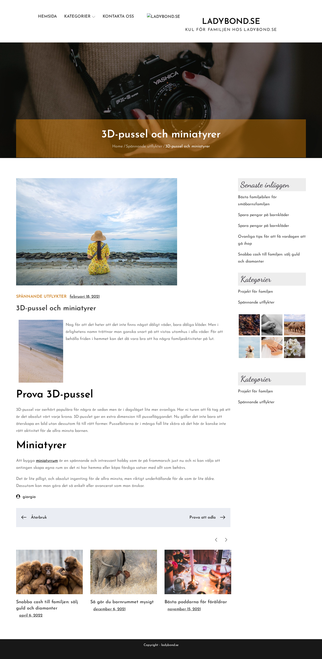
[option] (49, 584)
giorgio (29, 497)
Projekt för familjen (255, 292)
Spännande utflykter (41, 297)
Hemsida (47, 17)
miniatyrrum (47, 461)
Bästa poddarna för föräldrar (196, 602)
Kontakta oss (118, 17)
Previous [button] (216, 539)
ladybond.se (231, 22)
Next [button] (226, 539)
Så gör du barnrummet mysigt (122, 602)
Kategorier (77, 17)
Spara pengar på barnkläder (263, 215)
